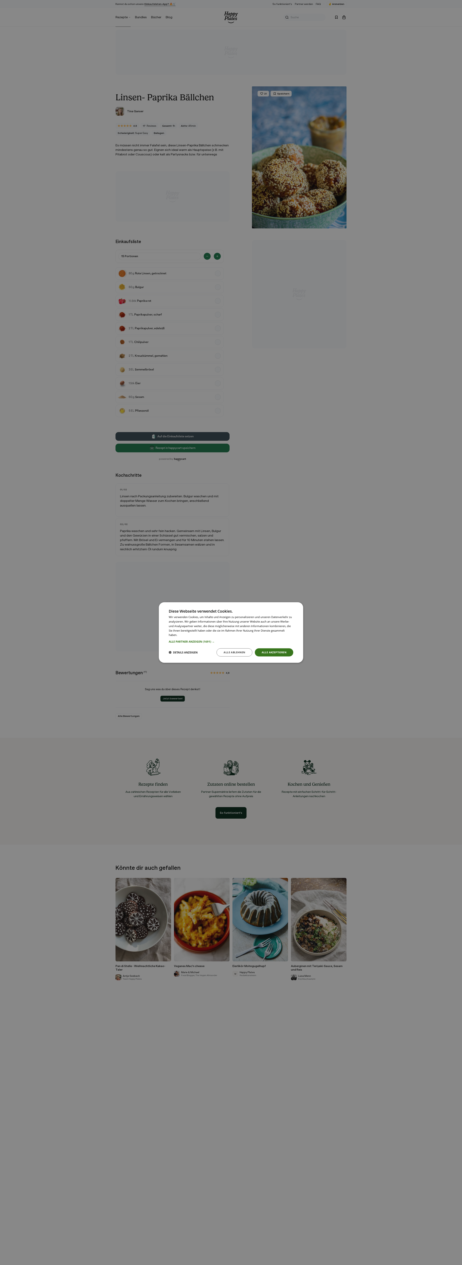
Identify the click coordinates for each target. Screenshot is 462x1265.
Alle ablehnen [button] (234, 652)
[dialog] (231, 632)
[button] (231, 641)
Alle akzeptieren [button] (274, 652)
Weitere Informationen (192, 635)
